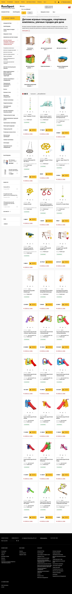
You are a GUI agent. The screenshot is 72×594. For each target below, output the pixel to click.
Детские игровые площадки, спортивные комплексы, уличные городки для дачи (44, 561)
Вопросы (40, 1)
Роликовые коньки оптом (58, 569)
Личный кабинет (22, 552)
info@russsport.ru (43, 538)
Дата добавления (41, 93)
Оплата (23, 1)
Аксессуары (55, 574)
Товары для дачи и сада (57, 559)
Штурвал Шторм (27, 204)
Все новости (6, 211)
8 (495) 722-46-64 (49, 6)
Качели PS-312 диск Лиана (62, 204)
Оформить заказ (22, 554)
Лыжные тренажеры (57, 572)
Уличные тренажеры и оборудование (41, 569)
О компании (10, 1)
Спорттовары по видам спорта (43, 554)
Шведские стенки (40, 556)
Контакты (3, 559)
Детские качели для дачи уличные (44, 563)
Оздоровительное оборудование (59, 576)
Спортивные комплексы (9, 48)
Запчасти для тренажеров (58, 570)
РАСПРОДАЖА (40, 552)
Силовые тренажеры (57, 551)
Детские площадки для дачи (10, 50)
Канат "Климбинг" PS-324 (29, 116)
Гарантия (17, 1)
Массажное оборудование (42, 577)
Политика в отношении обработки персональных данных (8, 562)
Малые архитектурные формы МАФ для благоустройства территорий (44, 566)
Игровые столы (40, 575)
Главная (3, 1)
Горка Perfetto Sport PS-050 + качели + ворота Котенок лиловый (30, 333)
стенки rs (6, 223)
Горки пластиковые (8, 56)
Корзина (21, 551)
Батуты (38, 574)
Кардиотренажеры (56, 552)
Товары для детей (56, 567)
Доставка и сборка (31, 1)
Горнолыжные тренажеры (58, 563)
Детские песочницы (8, 52)
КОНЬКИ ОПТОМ (40, 551)
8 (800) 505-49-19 (49, 7)
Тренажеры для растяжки (58, 554)
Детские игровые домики (9, 54)
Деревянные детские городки (43, 558)
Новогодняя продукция (57, 565)
